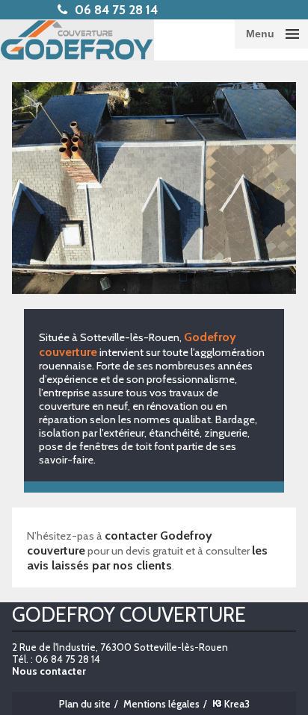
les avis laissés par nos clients (147, 557)
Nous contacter (49, 671)
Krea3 (236, 704)
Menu (260, 34)
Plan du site (85, 704)
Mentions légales (161, 704)
